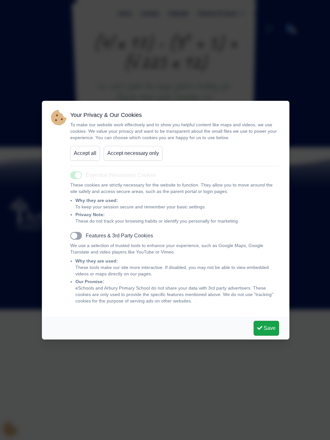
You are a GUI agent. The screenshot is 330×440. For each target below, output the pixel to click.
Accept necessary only (133, 153)
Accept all (85, 153)
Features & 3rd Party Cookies (119, 235)
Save (269, 328)
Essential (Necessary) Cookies (121, 175)
